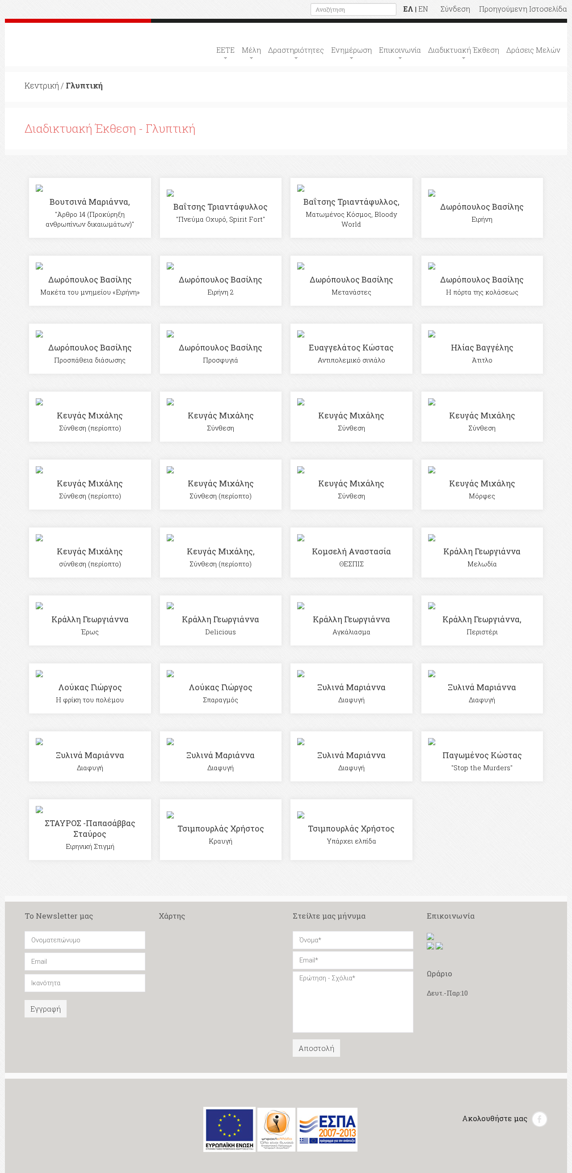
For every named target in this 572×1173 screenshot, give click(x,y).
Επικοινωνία (400, 50)
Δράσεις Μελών (533, 50)
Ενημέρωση (351, 50)
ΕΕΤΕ (225, 50)
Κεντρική (42, 85)
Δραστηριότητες (296, 50)
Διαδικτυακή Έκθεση (463, 50)
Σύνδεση (455, 8)
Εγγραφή (45, 1008)
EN (423, 8)
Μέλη (251, 50)
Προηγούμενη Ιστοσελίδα (523, 8)
